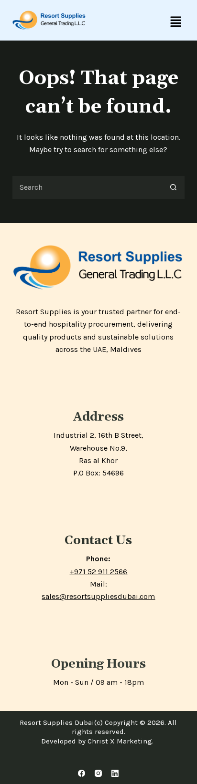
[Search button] (173, 187)
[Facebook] (81, 773)
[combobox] (87, 187)
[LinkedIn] (115, 773)
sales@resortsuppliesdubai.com (98, 596)
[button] (175, 22)
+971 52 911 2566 (98, 571)
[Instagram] (98, 773)
